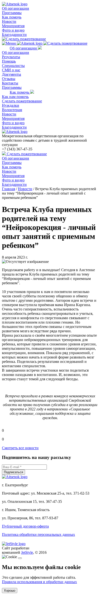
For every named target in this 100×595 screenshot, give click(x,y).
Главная (8, 189)
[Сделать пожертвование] (24, 39)
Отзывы (8, 79)
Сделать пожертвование (22, 101)
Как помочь (11, 17)
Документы (11, 74)
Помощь (9, 61)
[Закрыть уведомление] (20, 558)
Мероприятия (13, 26)
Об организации (15, 8)
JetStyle (27, 552)
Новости (9, 21)
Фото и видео (13, 30)
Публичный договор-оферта (25, 526)
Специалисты (13, 66)
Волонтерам (12, 110)
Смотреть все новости (20, 448)
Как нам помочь (15, 97)
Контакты (10, 83)
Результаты (11, 57)
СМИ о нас (11, 70)
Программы (12, 13)
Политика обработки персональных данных (38, 534)
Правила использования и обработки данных (39, 582)
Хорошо (9, 590)
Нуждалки (10, 105)
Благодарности (14, 35)
